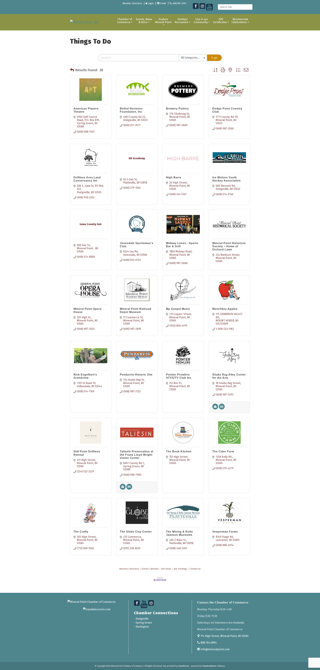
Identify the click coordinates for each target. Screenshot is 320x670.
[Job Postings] (215, 408)
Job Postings (180, 568)
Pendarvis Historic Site (136, 374)
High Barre (173, 177)
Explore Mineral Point (163, 21)
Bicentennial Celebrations (240, 21)
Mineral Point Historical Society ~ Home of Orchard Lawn (229, 246)
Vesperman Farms (225, 531)
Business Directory (129, 568)
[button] (72, 70)
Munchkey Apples (225, 308)
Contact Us (195, 568)
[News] (222, 408)
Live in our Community (201, 21)
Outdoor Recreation (181, 21)
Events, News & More (144, 21)
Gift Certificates (220, 21)
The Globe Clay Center (136, 531)
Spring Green (144, 622)
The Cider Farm (223, 451)
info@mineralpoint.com (215, 649)
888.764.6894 (208, 642)
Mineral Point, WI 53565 (224, 636)
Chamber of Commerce (124, 21)
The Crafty (81, 531)
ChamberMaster (209, 666)
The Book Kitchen (179, 451)
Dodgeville (142, 618)
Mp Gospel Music (178, 308)
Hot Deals (166, 568)
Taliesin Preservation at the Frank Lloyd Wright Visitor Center (136, 454)
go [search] (215, 57)
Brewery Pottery (177, 108)
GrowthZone (183, 666)
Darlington (142, 626)
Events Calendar (150, 568)
